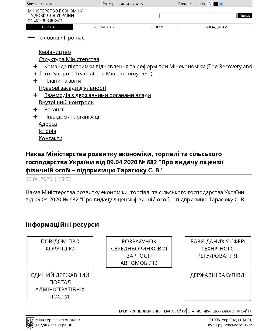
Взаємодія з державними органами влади (97, 94)
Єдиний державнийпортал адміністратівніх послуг (60, 285)
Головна (48, 37)
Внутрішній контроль (66, 102)
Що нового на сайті (232, 311)
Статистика (199, 311)
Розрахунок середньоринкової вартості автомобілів (139, 252)
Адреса (48, 123)
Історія (47, 130)
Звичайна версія (41, 3)
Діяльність (104, 27)
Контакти (50, 138)
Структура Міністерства (69, 59)
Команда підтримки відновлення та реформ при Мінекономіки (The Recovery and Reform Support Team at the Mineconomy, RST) (142, 70)
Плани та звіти (62, 80)
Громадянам (215, 27)
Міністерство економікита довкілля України (55, 15)
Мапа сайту (175, 311)
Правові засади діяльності (72, 87)
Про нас (49, 27)
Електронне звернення (140, 311)
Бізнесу (156, 27)
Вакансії (54, 109)
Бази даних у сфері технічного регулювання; (217, 248)
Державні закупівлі (218, 274)
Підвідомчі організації (72, 116)
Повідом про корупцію (60, 245)
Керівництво (55, 51)
